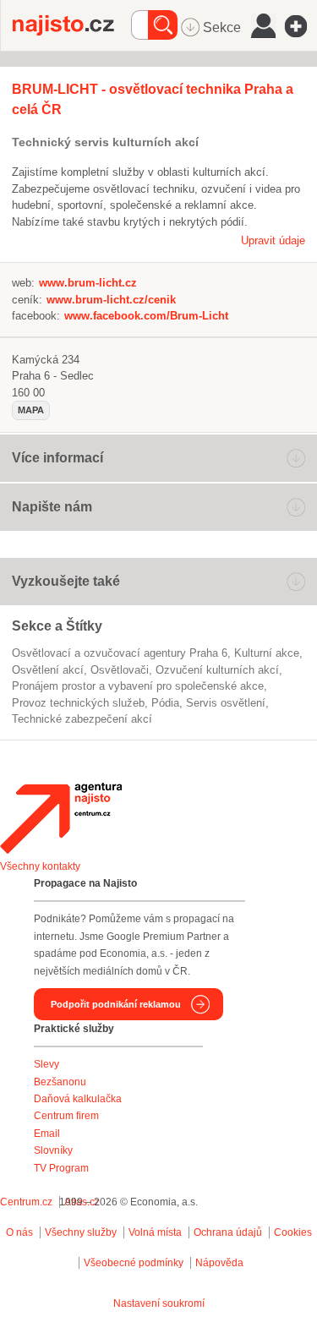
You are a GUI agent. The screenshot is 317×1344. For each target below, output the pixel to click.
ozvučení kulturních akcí (217, 670)
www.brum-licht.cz (88, 282)
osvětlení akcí (48, 670)
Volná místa (155, 1232)
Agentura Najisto (61, 818)
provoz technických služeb (78, 703)
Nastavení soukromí (159, 1303)
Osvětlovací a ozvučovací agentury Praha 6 (119, 653)
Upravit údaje (273, 240)
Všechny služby (82, 1232)
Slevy (46, 1064)
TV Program (61, 1168)
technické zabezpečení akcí (82, 719)
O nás (19, 1232)
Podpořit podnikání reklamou (116, 1004)
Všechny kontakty (40, 866)
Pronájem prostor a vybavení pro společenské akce (138, 686)
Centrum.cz (26, 1202)
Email (47, 1133)
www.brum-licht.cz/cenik (111, 299)
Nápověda (219, 1263)
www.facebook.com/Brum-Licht (146, 315)
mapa (31, 410)
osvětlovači (119, 670)
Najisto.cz (72, 25)
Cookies (293, 1232)
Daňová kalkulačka (78, 1099)
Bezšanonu (60, 1082)
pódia (165, 703)
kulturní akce (266, 653)
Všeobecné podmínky (133, 1263)
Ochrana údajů (228, 1232)
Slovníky (53, 1150)
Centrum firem (66, 1116)
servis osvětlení (225, 703)
